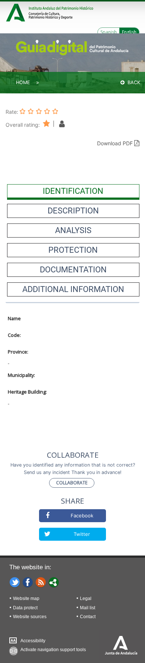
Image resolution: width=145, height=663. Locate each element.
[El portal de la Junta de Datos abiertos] (53, 582)
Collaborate (71, 483)
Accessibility (32, 640)
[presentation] (73, 191)
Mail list (87, 607)
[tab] (73, 191)
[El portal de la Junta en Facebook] (27, 582)
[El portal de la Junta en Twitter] (14, 582)
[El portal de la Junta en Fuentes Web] (40, 582)
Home (23, 82)
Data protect (25, 607)
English (129, 32)
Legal (85, 598)
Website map (26, 598)
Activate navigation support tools (53, 649)
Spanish (108, 32)
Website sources (29, 616)
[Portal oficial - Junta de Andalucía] (17, 11)
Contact (88, 616)
